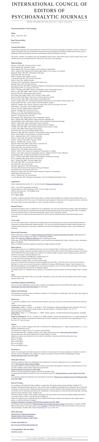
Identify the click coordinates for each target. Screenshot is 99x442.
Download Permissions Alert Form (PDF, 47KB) (24, 355)
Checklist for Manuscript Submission (29, 238)
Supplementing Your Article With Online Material (24, 287)
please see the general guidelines (69, 332)
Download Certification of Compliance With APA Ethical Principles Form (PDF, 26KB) (35, 402)
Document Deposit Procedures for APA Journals (24, 418)
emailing (44, 406)
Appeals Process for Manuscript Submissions (23, 414)
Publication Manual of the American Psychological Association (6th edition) (53, 234)
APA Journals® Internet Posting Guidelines (28, 364)
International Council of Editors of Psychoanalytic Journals (49, 10)
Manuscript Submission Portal (54, 184)
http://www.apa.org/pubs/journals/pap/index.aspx (24, 425)
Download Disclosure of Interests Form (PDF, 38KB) (26, 369)
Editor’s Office (19, 194)
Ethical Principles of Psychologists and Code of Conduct (49, 404)
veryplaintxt (51, 438)
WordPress (41, 438)
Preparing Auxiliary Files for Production (22, 416)
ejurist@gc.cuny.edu (16, 431)
